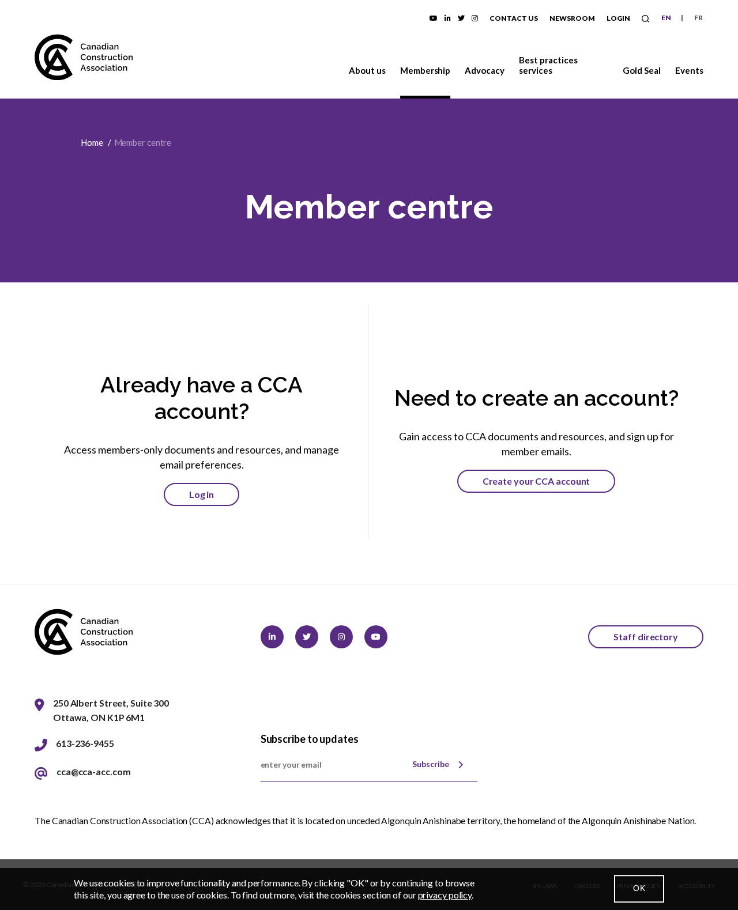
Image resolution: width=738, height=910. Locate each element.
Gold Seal (642, 70)
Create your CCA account (536, 480)
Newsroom (572, 18)
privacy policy (445, 894)
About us (367, 70)
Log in (201, 494)
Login (618, 18)
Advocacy (484, 70)
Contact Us (514, 18)
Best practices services (548, 65)
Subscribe (430, 764)
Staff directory (645, 636)
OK (639, 888)
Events (689, 70)
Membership (425, 70)
